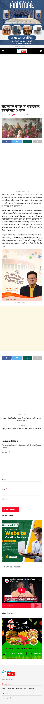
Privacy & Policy (21, 688)
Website (4, 499)
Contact (31, 688)
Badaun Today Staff (10, 115)
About (3, 688)
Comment (6, 452)
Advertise (11, 688)
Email (4, 489)
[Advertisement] (22, 78)
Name (4, 479)
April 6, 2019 (24, 115)
